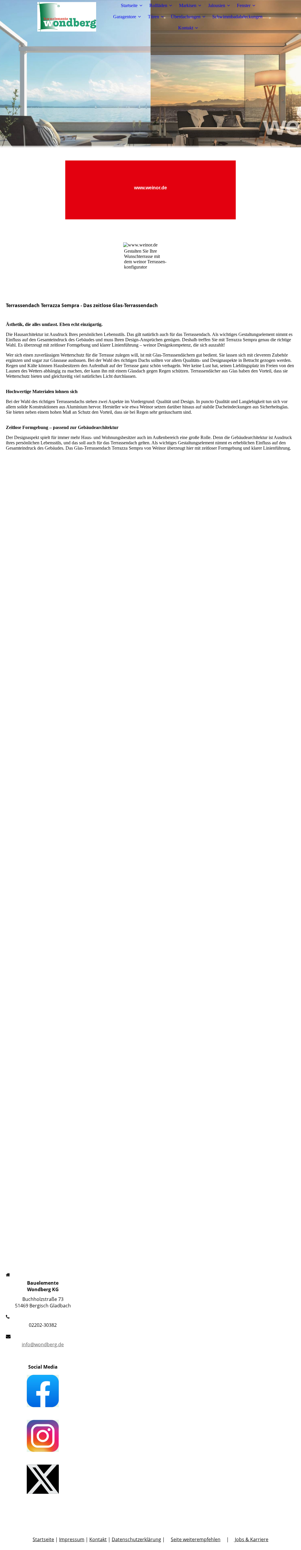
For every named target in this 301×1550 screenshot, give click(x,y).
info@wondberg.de (43, 1344)
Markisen (187, 5)
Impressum (71, 1539)
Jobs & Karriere (251, 1539)
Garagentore (124, 16)
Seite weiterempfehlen (195, 1539)
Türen (153, 16)
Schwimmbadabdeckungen (237, 16)
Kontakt (185, 27)
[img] (66, 17)
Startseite (129, 5)
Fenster (243, 5)
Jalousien (216, 5)
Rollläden (158, 5)
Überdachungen (185, 16)
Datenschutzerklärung (136, 1539)
